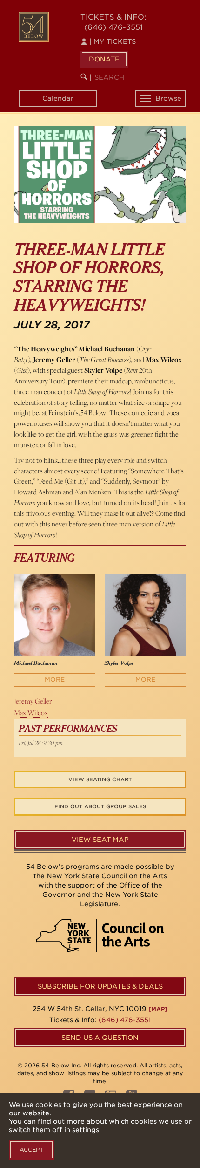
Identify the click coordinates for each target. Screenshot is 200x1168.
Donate (104, 59)
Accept (31, 1149)
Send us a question (100, 1037)
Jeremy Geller (33, 701)
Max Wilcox (31, 712)
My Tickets (112, 41)
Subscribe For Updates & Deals (100, 986)
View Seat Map (100, 839)
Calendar (57, 98)
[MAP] (157, 1008)
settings (85, 1130)
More (55, 679)
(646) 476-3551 (113, 27)
